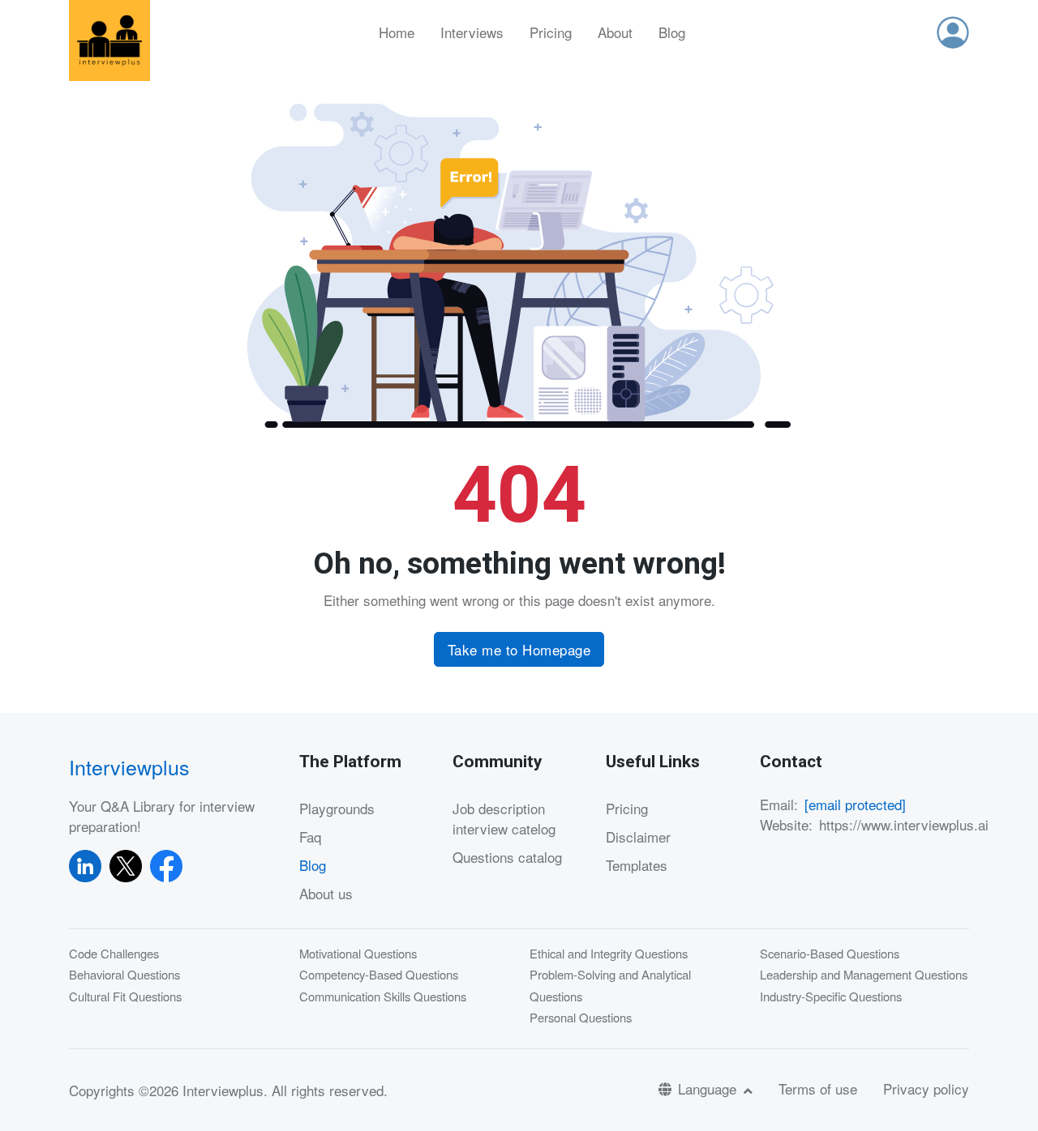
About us (326, 893)
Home (396, 32)
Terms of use (817, 1088)
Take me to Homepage (519, 649)
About (615, 32)
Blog (671, 32)
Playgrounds (337, 808)
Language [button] (709, 1088)
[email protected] (855, 804)
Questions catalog (507, 857)
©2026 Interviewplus (201, 1090)
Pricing (551, 32)
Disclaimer (638, 836)
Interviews (472, 32)
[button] (953, 32)
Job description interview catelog (504, 818)
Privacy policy (926, 1088)
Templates (636, 865)
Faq (310, 836)
